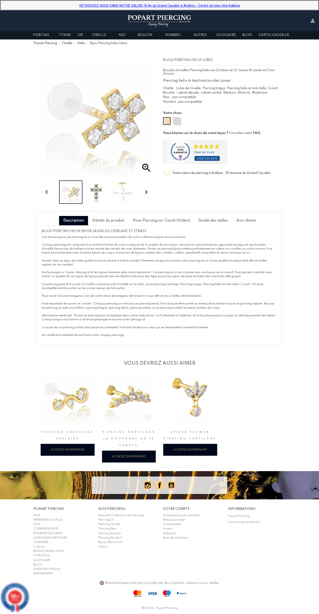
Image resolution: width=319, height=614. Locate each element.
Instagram (147, 485)
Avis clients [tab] (246, 220)
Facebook (159, 485)
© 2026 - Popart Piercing (160, 608)
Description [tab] (73, 220)
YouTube (171, 485)
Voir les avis (207, 158)
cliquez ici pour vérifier (202, 583)
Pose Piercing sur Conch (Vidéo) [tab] (161, 220)
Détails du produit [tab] (108, 220)
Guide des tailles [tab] (213, 220)
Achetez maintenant (67, 449)
